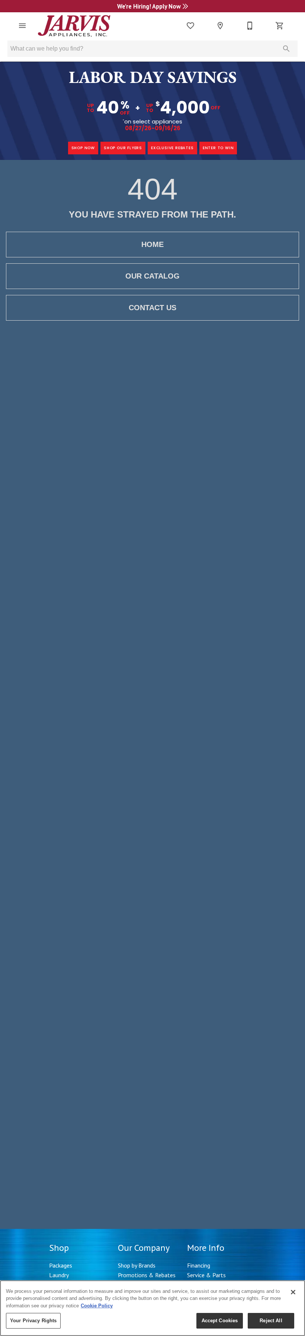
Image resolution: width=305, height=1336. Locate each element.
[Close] (293, 1292)
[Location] (220, 26)
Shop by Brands (136, 1265)
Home (152, 244)
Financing (198, 1265)
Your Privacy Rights (33, 1320)
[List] (190, 26)
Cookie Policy (97, 1305)
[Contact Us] (250, 26)
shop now (83, 148)
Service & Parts (206, 1275)
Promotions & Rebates (147, 1275)
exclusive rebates (172, 148)
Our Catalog (152, 276)
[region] (152, 1308)
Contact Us (152, 308)
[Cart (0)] (280, 26)
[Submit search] (286, 48)
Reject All (271, 1320)
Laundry (59, 1275)
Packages (60, 1265)
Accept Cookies (220, 1320)
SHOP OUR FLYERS (123, 148)
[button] (22, 26)
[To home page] (74, 26)
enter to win (218, 148)
